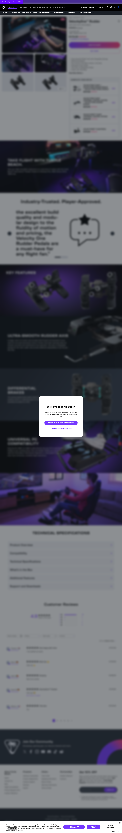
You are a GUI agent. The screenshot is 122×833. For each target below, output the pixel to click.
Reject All (94, 827)
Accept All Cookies (74, 827)
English (114, 831)
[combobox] (115, 831)
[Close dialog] (80, 399)
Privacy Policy (25, 828)
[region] (61, 827)
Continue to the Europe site (61, 428)
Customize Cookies (110, 826)
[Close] (120, 823)
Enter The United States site (61, 423)
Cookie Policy (13, 828)
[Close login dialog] (78, 460)
